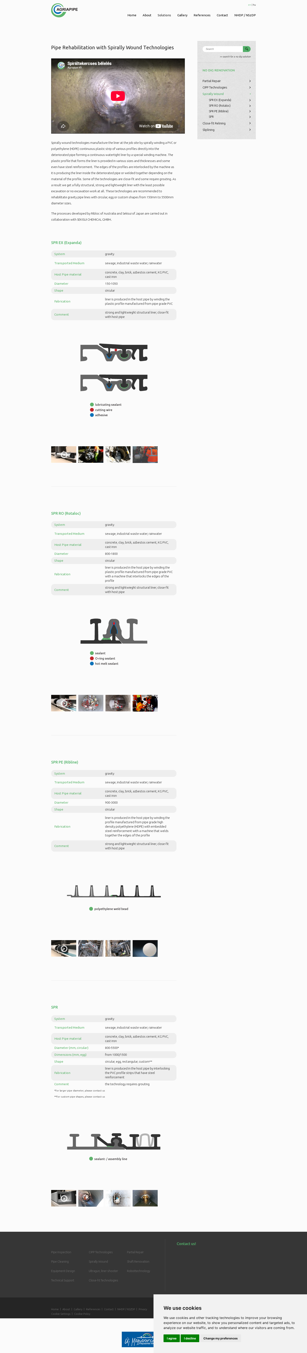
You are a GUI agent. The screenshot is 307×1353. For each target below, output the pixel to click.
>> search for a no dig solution (235, 56)
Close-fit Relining (214, 123)
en (249, 4)
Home (131, 15)
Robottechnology (138, 1271)
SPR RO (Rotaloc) (220, 105)
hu (254, 4)
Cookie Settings (60, 1313)
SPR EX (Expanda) (220, 100)
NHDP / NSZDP (126, 1309)
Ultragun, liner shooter (103, 1271)
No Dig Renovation (219, 70)
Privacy (143, 1309)
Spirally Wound (213, 94)
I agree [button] (171, 1338)
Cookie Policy (82, 1313)
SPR (211, 116)
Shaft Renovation (138, 1261)
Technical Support (62, 1280)
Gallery (182, 15)
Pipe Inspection (61, 1252)
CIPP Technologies (215, 87)
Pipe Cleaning (60, 1261)
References (202, 15)
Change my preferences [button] (220, 1338)
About (147, 15)
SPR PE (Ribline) (218, 111)
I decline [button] (190, 1338)
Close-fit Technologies (103, 1280)
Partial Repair (212, 81)
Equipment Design (63, 1271)
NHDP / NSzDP (245, 15)
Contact (222, 15)
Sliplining (208, 130)
